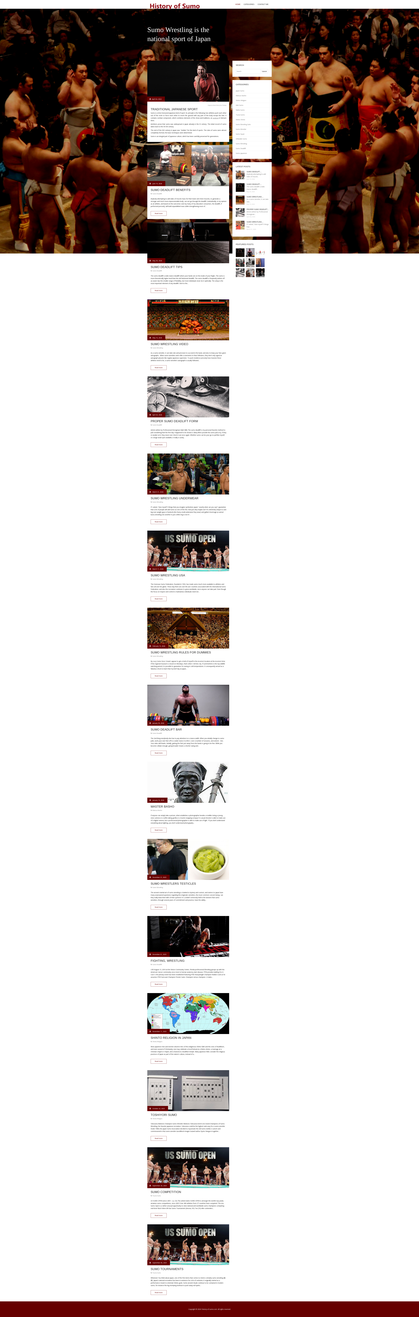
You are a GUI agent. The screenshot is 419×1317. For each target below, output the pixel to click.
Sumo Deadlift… (254, 172)
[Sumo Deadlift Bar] (250, 252)
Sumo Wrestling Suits (243, 124)
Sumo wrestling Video (169, 344)
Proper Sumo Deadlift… (258, 209)
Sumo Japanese (241, 153)
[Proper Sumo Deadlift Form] (240, 272)
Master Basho (162, 806)
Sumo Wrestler (241, 129)
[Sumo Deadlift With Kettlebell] (260, 262)
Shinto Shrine (240, 120)
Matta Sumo (240, 110)
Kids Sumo (239, 105)
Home (237, 4)
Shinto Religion (157, 1042)
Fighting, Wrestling (168, 960)
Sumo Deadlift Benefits (170, 190)
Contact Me (263, 4)
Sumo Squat (240, 134)
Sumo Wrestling (158, 348)
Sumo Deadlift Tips (166, 267)
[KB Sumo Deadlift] (240, 262)
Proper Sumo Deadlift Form (174, 421)
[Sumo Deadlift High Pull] (260, 252)
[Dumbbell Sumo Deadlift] (250, 272)
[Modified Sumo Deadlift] (260, 272)
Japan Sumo (240, 91)
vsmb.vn (216, 118)
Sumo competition (166, 1192)
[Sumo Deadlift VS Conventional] (250, 262)
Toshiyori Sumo (164, 1115)
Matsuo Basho (157, 810)
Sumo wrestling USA (168, 575)
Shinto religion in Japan (171, 1037)
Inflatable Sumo (241, 139)
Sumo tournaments (167, 1269)
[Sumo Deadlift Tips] (240, 252)
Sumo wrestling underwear (174, 498)
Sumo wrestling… (255, 197)
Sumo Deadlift (157, 194)
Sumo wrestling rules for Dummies (181, 652)
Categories (249, 4)
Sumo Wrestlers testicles (173, 883)
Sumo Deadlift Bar (166, 729)
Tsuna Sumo (157, 1196)
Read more (159, 213)
